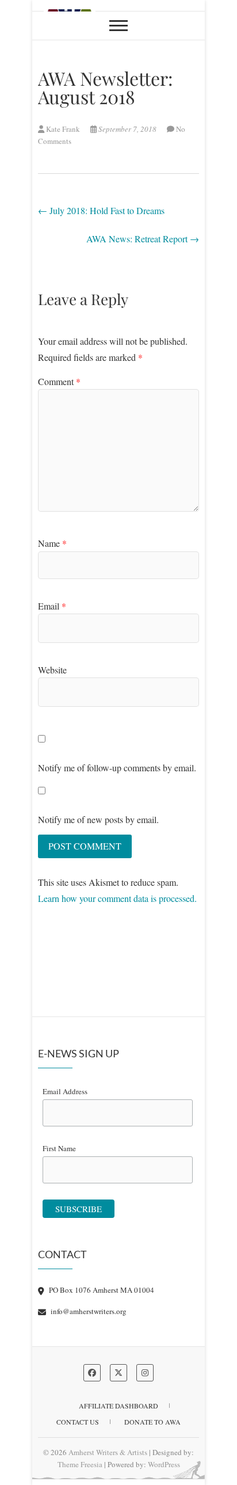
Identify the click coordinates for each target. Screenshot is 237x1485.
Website (52, 670)
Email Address (65, 1091)
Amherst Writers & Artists (107, 1452)
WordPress (164, 1464)
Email (52, 606)
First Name (59, 1148)
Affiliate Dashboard (118, 1405)
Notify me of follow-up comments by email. (117, 767)
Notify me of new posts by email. (98, 819)
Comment (59, 381)
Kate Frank (63, 129)
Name (52, 543)
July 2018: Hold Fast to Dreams (101, 210)
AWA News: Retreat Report (142, 239)
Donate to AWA (152, 1421)
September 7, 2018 (127, 129)
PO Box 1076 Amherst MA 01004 (100, 1290)
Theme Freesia (80, 1464)
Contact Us (77, 1421)
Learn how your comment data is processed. (117, 898)
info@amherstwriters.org (88, 1311)
